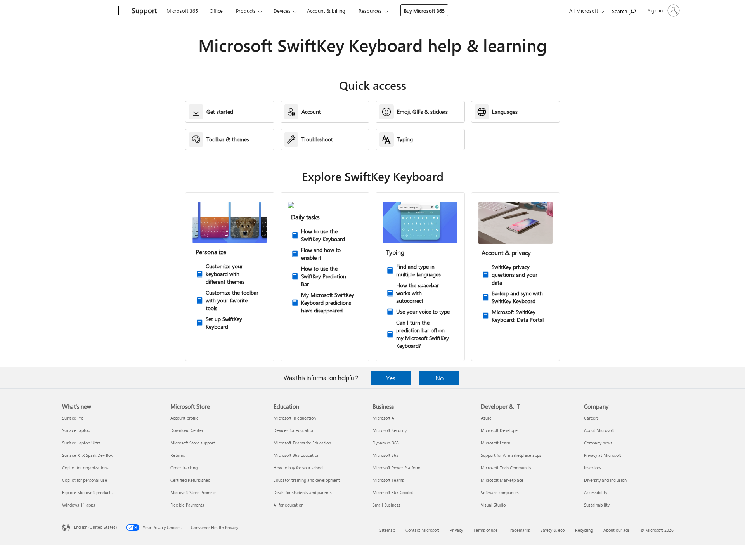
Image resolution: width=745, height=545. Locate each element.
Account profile (184, 418)
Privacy (456, 530)
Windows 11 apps (78, 505)
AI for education (288, 505)
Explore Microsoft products (87, 492)
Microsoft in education (295, 418)
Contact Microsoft (422, 530)
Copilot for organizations (85, 467)
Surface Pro (72, 418)
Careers (591, 418)
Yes (390, 378)
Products (246, 10)
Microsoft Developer (500, 430)
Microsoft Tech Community (506, 467)
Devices (282, 10)
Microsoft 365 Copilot (392, 492)
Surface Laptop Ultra (81, 443)
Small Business (386, 505)
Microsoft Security (389, 430)
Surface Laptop (76, 430)
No (439, 378)
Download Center (186, 430)
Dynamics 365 (385, 443)
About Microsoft (599, 430)
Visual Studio (493, 505)
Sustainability (597, 505)
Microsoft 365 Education (296, 455)
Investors (592, 467)
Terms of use (485, 530)
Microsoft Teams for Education (302, 443)
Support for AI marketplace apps (511, 455)
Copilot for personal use (84, 480)
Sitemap (387, 530)
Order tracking (184, 467)
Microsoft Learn (495, 443)
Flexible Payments (187, 505)
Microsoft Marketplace (502, 480)
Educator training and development (307, 480)
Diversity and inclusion (605, 480)
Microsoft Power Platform (396, 467)
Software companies (500, 492)
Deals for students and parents (303, 492)
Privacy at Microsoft (602, 455)
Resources (370, 10)
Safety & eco (553, 530)
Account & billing (326, 10)
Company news (598, 443)
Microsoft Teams (388, 480)
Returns (177, 455)
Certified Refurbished (190, 480)
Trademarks (519, 530)
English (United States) (95, 527)
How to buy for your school (299, 467)
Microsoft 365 (182, 10)
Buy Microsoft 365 (424, 10)
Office (216, 10)
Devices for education (294, 430)
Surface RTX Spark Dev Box (87, 455)
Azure (486, 418)
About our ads (616, 530)
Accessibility (595, 492)
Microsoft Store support (192, 443)
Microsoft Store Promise (193, 492)
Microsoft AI (383, 418)
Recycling (584, 530)
